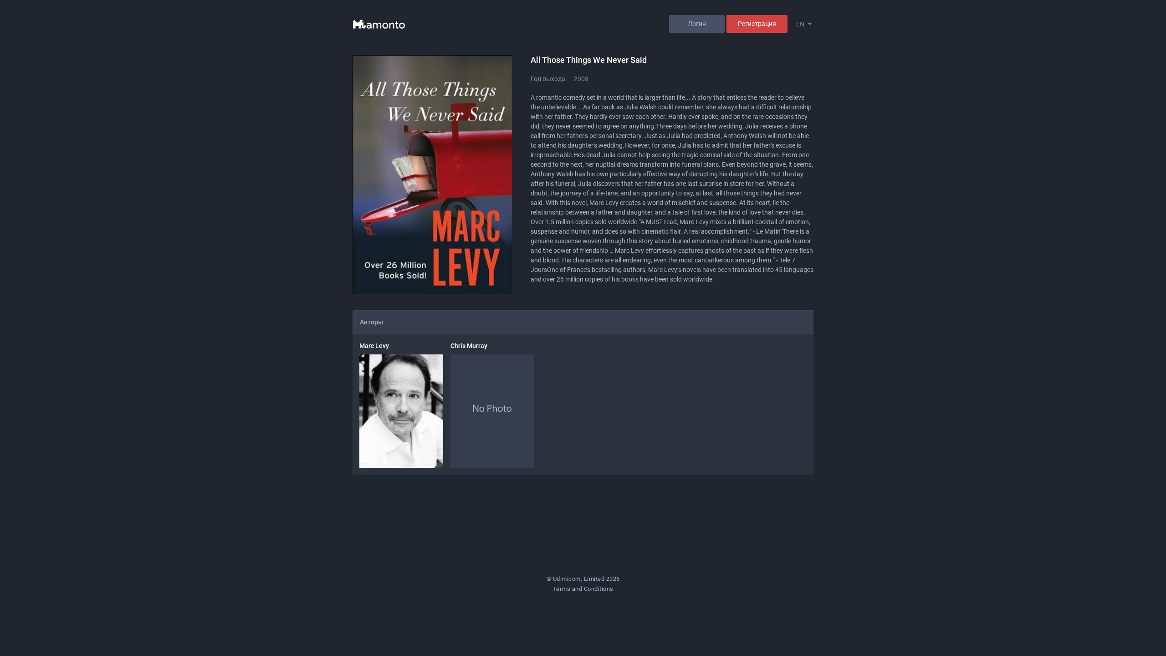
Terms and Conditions (583, 588)
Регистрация (757, 23)
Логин (697, 23)
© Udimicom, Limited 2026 (583, 578)
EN (800, 24)
